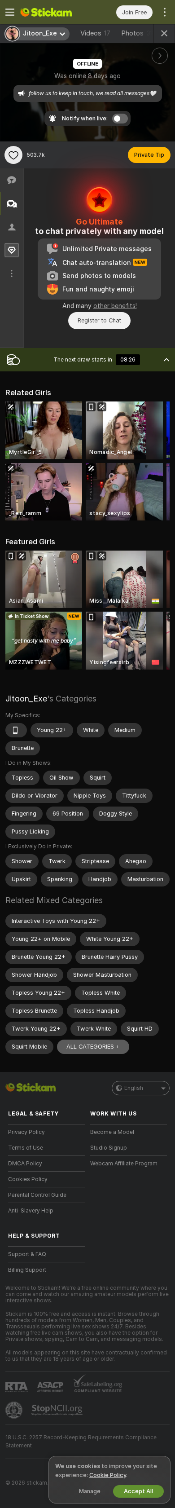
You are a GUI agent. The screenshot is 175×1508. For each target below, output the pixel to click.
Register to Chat (99, 320)
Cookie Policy (107, 1475)
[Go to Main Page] (54, 12)
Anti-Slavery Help (30, 1211)
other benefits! (115, 305)
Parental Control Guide (37, 1195)
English (133, 1088)
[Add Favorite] (13, 155)
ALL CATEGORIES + (93, 1046)
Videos (95, 33)
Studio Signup (108, 1148)
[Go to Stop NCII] (57, 1410)
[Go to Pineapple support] (14, 1410)
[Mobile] (16, 730)
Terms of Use (25, 1148)
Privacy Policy (26, 1132)
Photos (139, 33)
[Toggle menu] (10, 12)
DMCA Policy (25, 1163)
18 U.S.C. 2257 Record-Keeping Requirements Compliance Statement (81, 1441)
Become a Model (112, 1132)
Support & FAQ (27, 1254)
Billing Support (27, 1270)
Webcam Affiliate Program (124, 1163)
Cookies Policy (28, 1179)
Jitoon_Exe (26, 698)
